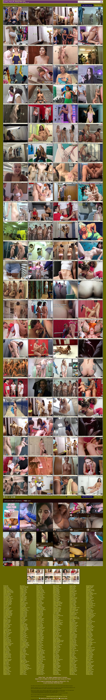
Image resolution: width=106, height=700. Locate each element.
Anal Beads (5, 597)
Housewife (39, 664)
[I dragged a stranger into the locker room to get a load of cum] (90, 368)
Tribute (87, 641)
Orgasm (54, 663)
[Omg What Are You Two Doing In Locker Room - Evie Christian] (65, 329)
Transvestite (88, 639)
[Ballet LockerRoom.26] (40, 251)
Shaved (71, 642)
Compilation (22, 629)
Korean (54, 593)
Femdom (38, 602)
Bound (4, 664)
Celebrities (22, 602)
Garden (38, 632)
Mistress (54, 630)
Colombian (22, 628)
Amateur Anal (6, 590)
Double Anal (22, 664)
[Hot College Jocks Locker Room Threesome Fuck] (40, 172)
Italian (54, 585)
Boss (4, 662)
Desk (21, 655)
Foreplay (38, 620)
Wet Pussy (88, 665)
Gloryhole (38, 638)
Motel (54, 637)
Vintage (87, 655)
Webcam (88, 661)
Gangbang (39, 630)
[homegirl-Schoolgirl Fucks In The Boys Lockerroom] (65, 231)
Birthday (5, 649)
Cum (21, 641)
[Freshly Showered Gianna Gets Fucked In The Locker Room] (15, 446)
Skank (71, 652)
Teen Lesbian (88, 615)
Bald (4, 623)
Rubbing (71, 629)
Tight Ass (88, 625)
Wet (87, 664)
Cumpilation (22, 646)
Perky (71, 587)
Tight (87, 624)
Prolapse (71, 605)
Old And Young (56, 659)
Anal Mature (5, 601)
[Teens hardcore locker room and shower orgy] (65, 133)
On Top (54, 662)
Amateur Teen (6, 592)
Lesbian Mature (56, 602)
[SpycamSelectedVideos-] (40, 35)
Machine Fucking (56, 615)
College (21, 626)
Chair (21, 606)
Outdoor (54, 666)
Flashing (38, 613)
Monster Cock (55, 635)
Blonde (4, 655)
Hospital (38, 661)
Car (20, 595)
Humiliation (39, 666)
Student (87, 598)
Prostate (71, 606)
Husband (38, 668)
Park (54, 671)
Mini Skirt (55, 628)
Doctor (21, 659)
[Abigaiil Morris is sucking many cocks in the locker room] (15, 16)
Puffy (71, 611)
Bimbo (4, 648)
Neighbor (55, 647)
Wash (87, 658)
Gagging (38, 628)
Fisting (38, 611)
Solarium (71, 665)
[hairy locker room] (15, 153)
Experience (39, 594)
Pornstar (71, 597)
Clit (20, 618)
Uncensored (88, 647)
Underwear (88, 649)
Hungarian (39, 667)
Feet (37, 601)
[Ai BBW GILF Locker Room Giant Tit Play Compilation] (90, 231)
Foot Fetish (39, 618)
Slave (71, 656)
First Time (38, 608)
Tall (86, 608)
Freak (38, 623)
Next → (79, 5)
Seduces (71, 636)
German (38, 634)
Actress (4, 587)
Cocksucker (22, 624)
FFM (37, 604)
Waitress (87, 657)
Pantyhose (55, 670)
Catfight (21, 599)
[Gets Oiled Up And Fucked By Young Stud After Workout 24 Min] (40, 348)
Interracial (38, 673)
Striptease (88, 597)
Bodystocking (6, 659)
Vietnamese (88, 654)
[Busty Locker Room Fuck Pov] (65, 466)
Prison (71, 603)
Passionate (55, 674)
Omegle (54, 661)
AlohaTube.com (20, 1)
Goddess (38, 640)
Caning (21, 594)
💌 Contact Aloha (63, 698)
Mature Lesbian (56, 624)
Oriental (54, 665)
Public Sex (72, 610)
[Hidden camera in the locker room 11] (65, 290)
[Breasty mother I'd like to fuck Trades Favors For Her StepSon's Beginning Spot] (90, 466)
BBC (4, 631)
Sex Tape (71, 640)
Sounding (71, 668)
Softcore (71, 664)
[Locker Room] (90, 55)
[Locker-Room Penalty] (40, 231)
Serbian (71, 638)
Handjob (38, 652)
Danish (21, 652)
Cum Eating (22, 643)
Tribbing (87, 640)
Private (71, 604)
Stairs (87, 588)
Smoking (71, 661)
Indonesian (39, 670)
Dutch (21, 673)
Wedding (88, 662)
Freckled (38, 624)
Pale (54, 668)
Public (71, 608)
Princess (71, 602)
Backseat (5, 621)
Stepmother (88, 589)
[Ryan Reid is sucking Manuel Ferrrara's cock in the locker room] (65, 94)
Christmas (22, 612)
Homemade (39, 659)
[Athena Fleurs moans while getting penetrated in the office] (40, 270)
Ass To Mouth (6, 614)
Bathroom (5, 630)
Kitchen (54, 592)
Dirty (21, 657)
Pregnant (71, 601)
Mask (54, 618)
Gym (37, 646)
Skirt (70, 654)
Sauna (71, 633)
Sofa (70, 663)
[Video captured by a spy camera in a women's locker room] (40, 407)
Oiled (54, 658)
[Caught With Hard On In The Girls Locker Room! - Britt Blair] (65, 192)
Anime (4, 605)
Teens (87, 617)
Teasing (87, 612)
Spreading (72, 674)
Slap (70, 655)
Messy (54, 625)
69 (3, 585)
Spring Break (88, 585)
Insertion (38, 671)
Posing (71, 599)
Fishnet (38, 610)
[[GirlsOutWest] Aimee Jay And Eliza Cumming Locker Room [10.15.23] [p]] (65, 55)
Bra (4, 665)
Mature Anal (55, 623)
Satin (71, 632)
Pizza (71, 592)
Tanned (87, 609)
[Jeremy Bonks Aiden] (65, 485)
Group (38, 645)
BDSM (4, 633)
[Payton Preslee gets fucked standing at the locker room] (65, 114)
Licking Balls (55, 605)
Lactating (55, 594)
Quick (71, 621)
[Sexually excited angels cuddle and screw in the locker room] (90, 133)
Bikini (4, 647)
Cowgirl (21, 635)
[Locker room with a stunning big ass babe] (65, 407)
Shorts (71, 646)
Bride (4, 669)
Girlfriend (38, 636)
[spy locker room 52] (15, 231)
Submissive (88, 600)
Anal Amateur (6, 596)
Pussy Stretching (73, 618)
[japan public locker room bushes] (15, 309)
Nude (54, 651)
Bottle (4, 663)
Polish (71, 595)
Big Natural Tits (6, 643)
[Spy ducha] (15, 133)
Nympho (54, 656)
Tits (86, 628)
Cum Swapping (23, 645)
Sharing (71, 641)
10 (74, 5)
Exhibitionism (39, 592)
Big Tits (4, 645)
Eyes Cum (39, 596)
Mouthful (54, 639)
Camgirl (21, 590)
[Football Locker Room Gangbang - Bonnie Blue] (40, 16)
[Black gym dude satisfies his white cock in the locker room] (90, 153)
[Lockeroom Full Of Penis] (40, 329)
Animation (5, 604)
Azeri (4, 618)
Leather (54, 599)
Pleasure (71, 593)
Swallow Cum (89, 603)
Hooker (38, 660)
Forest (38, 621)
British (4, 670)
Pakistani (55, 667)
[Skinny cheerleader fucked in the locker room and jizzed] (15, 329)
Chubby (21, 613)
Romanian (72, 626)
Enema (38, 586)
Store (87, 591)
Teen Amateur (88, 613)
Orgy (54, 664)
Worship (87, 673)
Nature (54, 645)
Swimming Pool (89, 605)
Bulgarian (5, 674)
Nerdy (54, 648)
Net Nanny (61, 696)
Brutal (4, 672)
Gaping (38, 631)
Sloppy (71, 657)
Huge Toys (39, 665)
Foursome (39, 622)
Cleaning (22, 616)
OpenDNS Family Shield (51, 696)
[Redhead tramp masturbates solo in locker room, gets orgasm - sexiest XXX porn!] (15, 348)
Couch (21, 634)
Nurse (54, 654)
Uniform (87, 651)
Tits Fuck (88, 629)
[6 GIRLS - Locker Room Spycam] (65, 446)
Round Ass (72, 628)
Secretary (71, 635)
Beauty (4, 637)
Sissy (71, 651)
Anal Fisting (5, 599)
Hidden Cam (39, 656)
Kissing (54, 591)
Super (87, 601)
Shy (70, 649)
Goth (37, 641)
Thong (87, 620)
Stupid (87, 599)
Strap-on (87, 594)
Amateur (5, 589)
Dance (21, 651)
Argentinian (5, 607)
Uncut (87, 648)
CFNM (21, 604)
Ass (4, 609)
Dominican (22, 662)
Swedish (87, 604)
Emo (37, 585)
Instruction (39, 672)
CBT (21, 601)
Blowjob (5, 657)
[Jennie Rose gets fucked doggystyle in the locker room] (90, 35)
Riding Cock (72, 625)
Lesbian (54, 601)
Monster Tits (55, 636)
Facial (38, 598)
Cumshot (22, 647)
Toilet (87, 632)
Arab (4, 606)
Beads (4, 635)
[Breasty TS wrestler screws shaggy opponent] (65, 348)
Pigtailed (71, 591)
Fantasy (38, 599)
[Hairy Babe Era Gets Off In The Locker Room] (40, 133)
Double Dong (22, 666)
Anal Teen (5, 602)
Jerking (54, 589)
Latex (54, 597)
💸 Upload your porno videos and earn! (48, 698)
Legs (54, 600)
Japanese (55, 587)
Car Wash (22, 596)
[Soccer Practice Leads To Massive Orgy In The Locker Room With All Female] (15, 290)
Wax (87, 660)
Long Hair (55, 611)
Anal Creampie (6, 598)
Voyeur (87, 656)
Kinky (54, 590)
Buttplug (21, 588)
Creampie (22, 637)
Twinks (87, 644)
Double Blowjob (23, 665)
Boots (4, 661)
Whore (87, 668)
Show (71, 647)
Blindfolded (5, 654)
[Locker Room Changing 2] (15, 114)
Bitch (4, 651)
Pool (70, 596)
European (38, 590)
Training (87, 638)
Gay (37, 633)
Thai (87, 619)
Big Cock (5, 641)
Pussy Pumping (73, 617)
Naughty (54, 646)
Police (71, 594)
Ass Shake (5, 612)
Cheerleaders (22, 610)
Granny (38, 642)
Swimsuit (88, 606)
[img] (15, 16)
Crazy (21, 636)
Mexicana (55, 626)
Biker (4, 646)
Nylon (54, 655)
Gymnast (38, 647)
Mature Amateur (56, 622)
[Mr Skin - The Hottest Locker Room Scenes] (40, 290)
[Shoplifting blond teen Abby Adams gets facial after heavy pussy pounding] (65, 368)
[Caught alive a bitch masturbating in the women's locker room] (65, 153)
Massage (55, 619)
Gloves (38, 639)
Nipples (54, 650)
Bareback (5, 629)
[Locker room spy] (15, 75)
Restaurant (72, 623)
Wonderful (88, 671)
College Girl (22, 627)
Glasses (38, 637)
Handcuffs (39, 651)
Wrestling (88, 674)
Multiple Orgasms (56, 641)
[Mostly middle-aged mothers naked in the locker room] (90, 16)
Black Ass (5, 653)
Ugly (87, 646)
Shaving (71, 643)
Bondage (5, 660)
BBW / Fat (5, 632)
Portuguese (72, 598)
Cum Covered (22, 642)
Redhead (71, 622)
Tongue (87, 633)
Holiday (38, 658)
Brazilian (5, 667)
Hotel (38, 662)
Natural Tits (55, 644)
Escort (38, 588)
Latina (54, 598)
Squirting (88, 586)
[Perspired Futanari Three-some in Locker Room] (90, 192)
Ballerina (5, 625)
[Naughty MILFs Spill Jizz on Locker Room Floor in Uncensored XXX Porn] (40, 75)
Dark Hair (22, 653)
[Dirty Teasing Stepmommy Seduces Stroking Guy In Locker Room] (40, 114)
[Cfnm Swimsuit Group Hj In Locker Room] (65, 35)
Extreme (38, 595)
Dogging (21, 660)
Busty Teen (22, 587)
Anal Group (5, 600)
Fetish (38, 603)
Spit (70, 672)
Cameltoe (22, 589)
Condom (21, 630)
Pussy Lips (72, 616)
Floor (38, 616)
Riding (71, 624)
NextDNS (57, 696)
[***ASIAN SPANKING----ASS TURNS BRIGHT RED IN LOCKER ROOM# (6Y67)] (15, 94)
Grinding (38, 644)
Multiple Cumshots (56, 640)
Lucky (54, 613)
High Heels (39, 657)
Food (38, 617)
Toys (87, 636)
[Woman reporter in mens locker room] (40, 387)
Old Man (54, 660)
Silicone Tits (72, 650)
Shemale (71, 644)
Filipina (38, 606)
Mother (54, 638)
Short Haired (72, 645)
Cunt (21, 648)
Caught (21, 600)
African (4, 588)
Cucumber (22, 640)
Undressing (88, 650)
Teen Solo (88, 616)
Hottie (38, 663)
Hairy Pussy (39, 650)
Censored (22, 603)
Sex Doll (71, 639)
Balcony (5, 622)
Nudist (54, 652)
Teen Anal (88, 614)
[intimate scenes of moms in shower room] (15, 485)
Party (54, 673)
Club (21, 621)
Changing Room (23, 607)
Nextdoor (55, 649)
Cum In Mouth (22, 644)
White (87, 667)
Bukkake (5, 673)
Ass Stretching (6, 613)
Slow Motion (72, 658)
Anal (4, 595)
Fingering (38, 607)
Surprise (87, 602)
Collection (22, 625)
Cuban (21, 638)
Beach (4, 634)
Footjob (38, 619)
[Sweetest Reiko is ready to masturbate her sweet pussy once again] (65, 251)
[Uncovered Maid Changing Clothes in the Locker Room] (15, 35)
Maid (54, 616)
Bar (4, 628)
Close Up (22, 619)
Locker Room (55, 608)
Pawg (71, 585)
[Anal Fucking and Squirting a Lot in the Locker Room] (15, 172)
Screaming (72, 634)
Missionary (55, 629)
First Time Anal (39, 609)
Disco (21, 658)
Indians (38, 669)
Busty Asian (22, 586)
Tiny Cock (88, 627)
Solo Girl (71, 667)
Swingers (88, 607)
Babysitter (5, 620)
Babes (4, 619)
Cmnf (21, 622)
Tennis (87, 618)
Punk (71, 615)
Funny (38, 626)
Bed (4, 638)
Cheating (22, 609)
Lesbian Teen (55, 603)
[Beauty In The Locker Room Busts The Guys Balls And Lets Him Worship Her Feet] (40, 94)
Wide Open (88, 669)
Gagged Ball (39, 627)
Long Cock (55, 609)
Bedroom (5, 639)
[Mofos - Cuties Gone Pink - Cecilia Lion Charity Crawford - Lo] (90, 270)
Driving (21, 671)
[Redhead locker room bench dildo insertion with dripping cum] (65, 270)
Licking (54, 604)
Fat (37, 600)
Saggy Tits (72, 631)
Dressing (22, 670)
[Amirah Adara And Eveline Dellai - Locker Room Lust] (40, 446)
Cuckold (21, 639)
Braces (4, 666)
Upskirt (87, 652)
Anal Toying (5, 603)
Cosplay (21, 633)
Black (4, 652)
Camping (22, 591)
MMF (54, 631)
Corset (21, 632)
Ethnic (38, 589)
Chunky (21, 614)
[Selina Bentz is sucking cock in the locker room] (40, 55)
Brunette (5, 671)
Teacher (87, 611)
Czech (21, 650)
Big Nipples (5, 644)
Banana (5, 627)
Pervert (71, 588)
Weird (87, 663)
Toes (87, 631)
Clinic (21, 617)
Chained (21, 605)
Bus (21, 585)
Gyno (38, 648)
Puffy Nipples (72, 612)
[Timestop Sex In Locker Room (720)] (15, 55)
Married (54, 617)
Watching (88, 659)
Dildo (21, 656)
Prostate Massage (73, 607)
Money (54, 634)
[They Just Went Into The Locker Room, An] (40, 211)
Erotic (38, 587)
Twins (87, 645)
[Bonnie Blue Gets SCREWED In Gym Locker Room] (90, 427)
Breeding (5, 668)
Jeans (54, 588)
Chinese (21, 611)
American (5, 594)
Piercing (71, 590)
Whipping (88, 666)
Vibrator (87, 653)
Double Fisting (23, 667)
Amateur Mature (6, 591)
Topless (87, 634)
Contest (21, 631)
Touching (88, 635)
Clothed (21, 620)
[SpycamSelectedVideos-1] (65, 16)
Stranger (87, 592)
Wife (87, 670)
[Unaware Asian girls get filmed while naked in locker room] (40, 466)
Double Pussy (23, 669)
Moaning (54, 632)
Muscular (55, 642)
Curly (21, 649)
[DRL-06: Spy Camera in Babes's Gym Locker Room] (40, 368)
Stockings (88, 590)
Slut (70, 659)
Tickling (87, 622)
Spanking (71, 670)
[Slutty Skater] (90, 485)
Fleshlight (38, 614)
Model (54, 633)
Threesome (88, 621)
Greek (38, 643)
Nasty (54, 643)
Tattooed (87, 610)
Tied (87, 623)
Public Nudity (72, 609)
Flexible (38, 615)
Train (87, 637)
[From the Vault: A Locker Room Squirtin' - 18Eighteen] (15, 192)
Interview (38, 674)
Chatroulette (22, 608)
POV (70, 600)
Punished (71, 614)
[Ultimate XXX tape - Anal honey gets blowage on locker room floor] (65, 172)
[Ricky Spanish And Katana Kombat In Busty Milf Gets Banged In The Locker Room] (90, 309)
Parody (54, 672)
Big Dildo (5, 642)
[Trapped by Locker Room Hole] (15, 270)
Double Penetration (24, 668)
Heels (38, 654)
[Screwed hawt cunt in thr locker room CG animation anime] (90, 329)
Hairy (38, 649)
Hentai (38, 655)
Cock (21, 623)
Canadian (22, 592)
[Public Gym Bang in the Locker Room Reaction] (90, 211)
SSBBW (87, 587)
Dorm (21, 663)
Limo (54, 606)
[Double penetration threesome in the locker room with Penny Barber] (15, 387)
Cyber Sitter (65, 696)
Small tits (71, 660)
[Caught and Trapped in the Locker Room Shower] (90, 94)
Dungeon (22, 672)
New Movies (98, 5)
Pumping (71, 613)
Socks (71, 662)
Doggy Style (22, 661)
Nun (54, 653)
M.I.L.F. (54, 614)
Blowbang (5, 656)
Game (38, 629)
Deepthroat (22, 654)
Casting (21, 598)
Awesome (5, 617)
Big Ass (4, 640)
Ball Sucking (5, 624)
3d (3, 586)
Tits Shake (88, 630)
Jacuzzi (54, 586)
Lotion (54, 612)
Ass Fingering (6, 610)
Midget (54, 627)
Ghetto (38, 635)
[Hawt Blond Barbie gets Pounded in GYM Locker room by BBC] (90, 387)
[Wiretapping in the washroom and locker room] (15, 211)
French (38, 625)
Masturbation (55, 620)
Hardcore (38, 653)
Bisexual (5, 650)
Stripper (87, 596)
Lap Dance (55, 596)
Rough (71, 627)
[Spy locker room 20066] (65, 427)
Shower (71, 648)
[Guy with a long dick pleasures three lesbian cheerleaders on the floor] (40, 427)
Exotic (38, 593)
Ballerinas (5, 626)
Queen (71, 620)
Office (54, 657)
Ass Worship (5, 615)
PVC (70, 619)
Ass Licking (5, 611)
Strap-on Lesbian (89, 593)
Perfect (71, 586)
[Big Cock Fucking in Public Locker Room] (90, 290)
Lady (54, 595)
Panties (54, 669)
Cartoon (21, 597)
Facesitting (39, 597)
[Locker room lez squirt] (15, 368)
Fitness (38, 612)
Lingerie (54, 607)
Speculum (72, 671)
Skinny (71, 653)
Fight (38, 605)
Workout (87, 672)
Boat (4, 658)
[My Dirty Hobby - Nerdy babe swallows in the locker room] (65, 75)
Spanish (71, 669)
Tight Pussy (88, 626)
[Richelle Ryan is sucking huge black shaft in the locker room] (40, 153)
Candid (21, 593)
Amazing (5, 593)
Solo (70, 666)
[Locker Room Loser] (90, 114)
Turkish (87, 643)
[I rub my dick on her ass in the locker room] (65, 309)
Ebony (21, 674)
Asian (4, 608)
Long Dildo (55, 610)
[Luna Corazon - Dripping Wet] (40, 309)
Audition (5, 616)
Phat (70, 589)
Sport (71, 673)
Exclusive (38, 591)
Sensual (71, 637)
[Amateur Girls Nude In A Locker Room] (15, 251)
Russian (71, 630)
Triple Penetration (89, 642)
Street (87, 595)
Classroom (22, 615)
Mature (54, 621)
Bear (4, 636)
